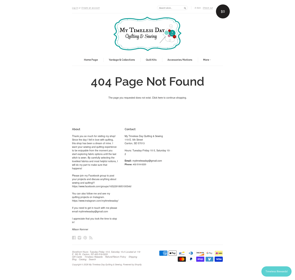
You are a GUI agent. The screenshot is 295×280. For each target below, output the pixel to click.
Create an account (90, 7)
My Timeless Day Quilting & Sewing (105, 264)
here (160, 97)
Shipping (133, 257)
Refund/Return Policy (115, 257)
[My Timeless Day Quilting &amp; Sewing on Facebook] (74, 238)
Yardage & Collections (122, 59)
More (206, 59)
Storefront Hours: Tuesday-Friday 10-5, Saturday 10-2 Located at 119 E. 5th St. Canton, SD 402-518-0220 (106, 253)
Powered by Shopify (132, 264)
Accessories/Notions (179, 59)
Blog (74, 259)
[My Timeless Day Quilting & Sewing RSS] (91, 238)
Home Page (91, 59)
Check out (208, 7)
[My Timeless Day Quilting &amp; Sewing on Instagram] (79, 238)
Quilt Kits (151, 59)
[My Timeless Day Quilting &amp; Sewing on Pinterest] (85, 238)
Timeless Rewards (94, 257)
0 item (198, 7)
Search (92, 259)
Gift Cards (77, 257)
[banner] (147, 34)
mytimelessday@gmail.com (147, 160)
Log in (75, 7)
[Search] (185, 8)
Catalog (82, 259)
